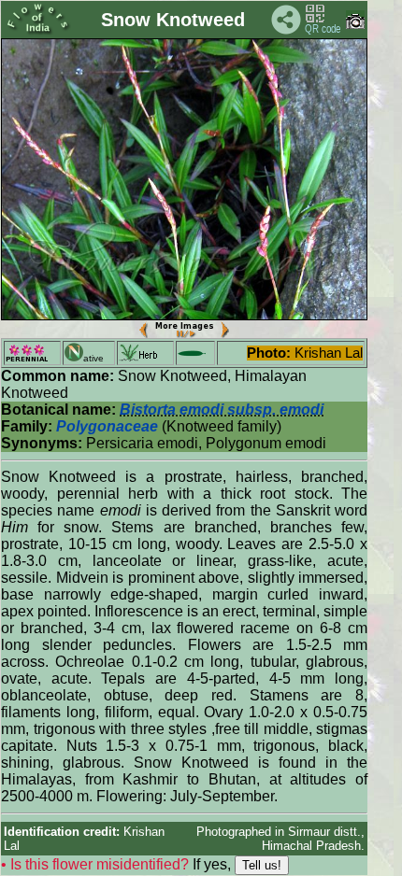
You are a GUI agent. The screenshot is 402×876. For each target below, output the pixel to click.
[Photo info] (355, 25)
